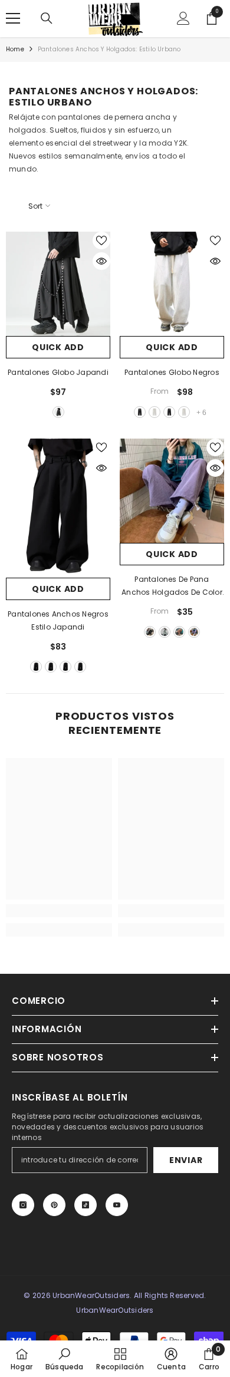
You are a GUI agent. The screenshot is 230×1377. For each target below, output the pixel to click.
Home (15, 49)
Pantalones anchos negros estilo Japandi (58, 620)
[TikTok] (85, 1205)
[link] (59, 910)
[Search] (47, 18)
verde (164, 632)
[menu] (13, 18)
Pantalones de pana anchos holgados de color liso (171, 586)
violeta (194, 632)
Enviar (185, 1160)
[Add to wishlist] (101, 240)
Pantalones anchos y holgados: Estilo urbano (109, 49)
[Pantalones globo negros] (172, 284)
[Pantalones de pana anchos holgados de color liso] (172, 491)
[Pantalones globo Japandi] (58, 284)
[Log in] (183, 18)
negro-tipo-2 (169, 412)
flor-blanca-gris (154, 412)
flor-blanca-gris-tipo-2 (184, 412)
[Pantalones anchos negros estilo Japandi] (58, 508)
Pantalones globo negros (171, 372)
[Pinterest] (54, 1205)
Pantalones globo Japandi (58, 372)
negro (58, 412)
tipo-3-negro (65, 667)
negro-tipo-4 (80, 667)
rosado (179, 632)
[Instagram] (23, 1205)
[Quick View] (101, 261)
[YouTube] (117, 1205)
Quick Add (58, 347)
